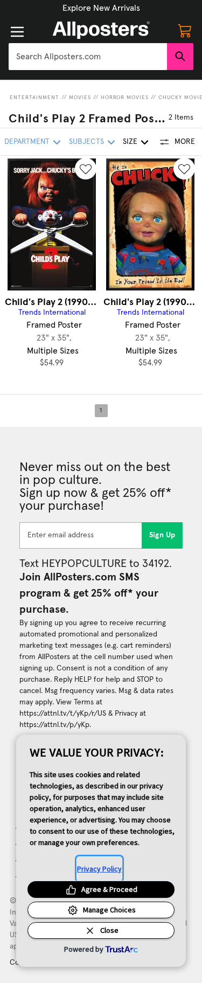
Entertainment (34, 97)
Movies (80, 97)
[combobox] (88, 56)
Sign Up (162, 535)
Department (27, 142)
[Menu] (17, 31)
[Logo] (101, 30)
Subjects (86, 142)
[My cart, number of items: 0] (184, 30)
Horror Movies (125, 97)
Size (130, 142)
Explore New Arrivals (101, 8)
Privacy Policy (99, 869)
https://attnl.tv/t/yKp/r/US (62, 713)
